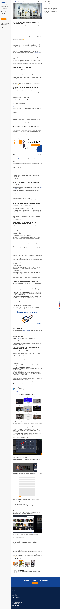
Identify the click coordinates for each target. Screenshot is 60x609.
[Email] (59, 307)
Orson (14, 1)
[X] (59, 302)
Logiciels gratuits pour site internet (17, 599)
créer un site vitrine (37, 52)
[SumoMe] (59, 308)
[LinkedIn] (59, 301)
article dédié (15, 200)
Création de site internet (19, 1)
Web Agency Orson (15, 601)
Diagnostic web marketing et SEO (17, 602)
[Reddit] (59, 306)
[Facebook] (59, 303)
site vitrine (18, 34)
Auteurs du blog (14, 595)
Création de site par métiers (16, 600)
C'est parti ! (35, 583)
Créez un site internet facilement (35, 580)
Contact (13, 593)
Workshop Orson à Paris (15, 603)
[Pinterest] (59, 305)
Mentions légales (14, 594)
